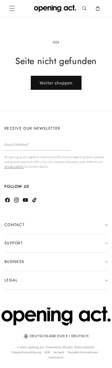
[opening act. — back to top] (56, 316)
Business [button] (14, 261)
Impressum (56, 357)
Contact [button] (14, 225)
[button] (12, 8)
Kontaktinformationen (83, 352)
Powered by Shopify (59, 347)
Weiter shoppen (56, 83)
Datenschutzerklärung (26, 352)
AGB (47, 352)
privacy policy (14, 166)
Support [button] (13, 243)
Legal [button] (11, 280)
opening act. (36, 347)
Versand (58, 352)
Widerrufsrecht (84, 347)
